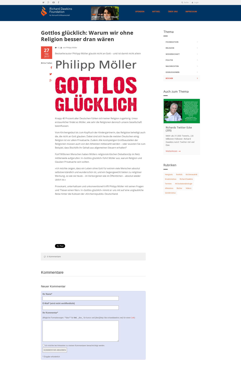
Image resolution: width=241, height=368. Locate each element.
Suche (186, 2)
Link (132, 318)
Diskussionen (172, 72)
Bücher (169, 78)
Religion (170, 48)
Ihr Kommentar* (50, 312)
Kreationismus (170, 179)
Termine (168, 183)
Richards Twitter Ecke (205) (179, 129)
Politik (169, 60)
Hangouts (169, 174)
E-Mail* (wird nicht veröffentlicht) (59, 303)
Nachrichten (172, 66)
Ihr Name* (47, 294)
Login (196, 2)
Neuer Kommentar (53, 286)
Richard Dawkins (186, 179)
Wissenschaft (173, 54)
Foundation (172, 42)
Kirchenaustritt (191, 174)
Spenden (139, 11)
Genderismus (170, 193)
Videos (188, 188)
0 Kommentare (54, 256)
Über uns (173, 11)
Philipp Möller (71, 47)
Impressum (191, 11)
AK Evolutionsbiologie (183, 183)
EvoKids (179, 174)
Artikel (156, 11)
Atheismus (169, 188)
